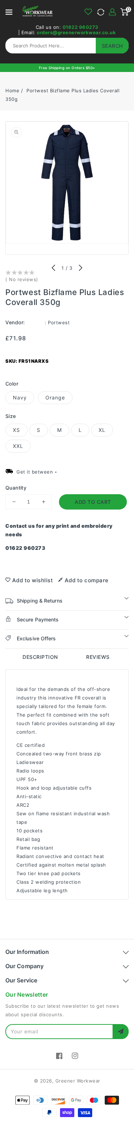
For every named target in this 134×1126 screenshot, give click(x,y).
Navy (20, 397)
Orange (55, 397)
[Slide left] (54, 268)
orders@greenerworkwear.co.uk (76, 32)
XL (102, 430)
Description (40, 657)
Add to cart (93, 502)
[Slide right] (80, 268)
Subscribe (121, 1031)
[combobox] (67, 45)
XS (16, 430)
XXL (18, 446)
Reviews (98, 657)
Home (12, 90)
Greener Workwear (77, 1081)
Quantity (15, 488)
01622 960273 (81, 27)
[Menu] (9, 12)
